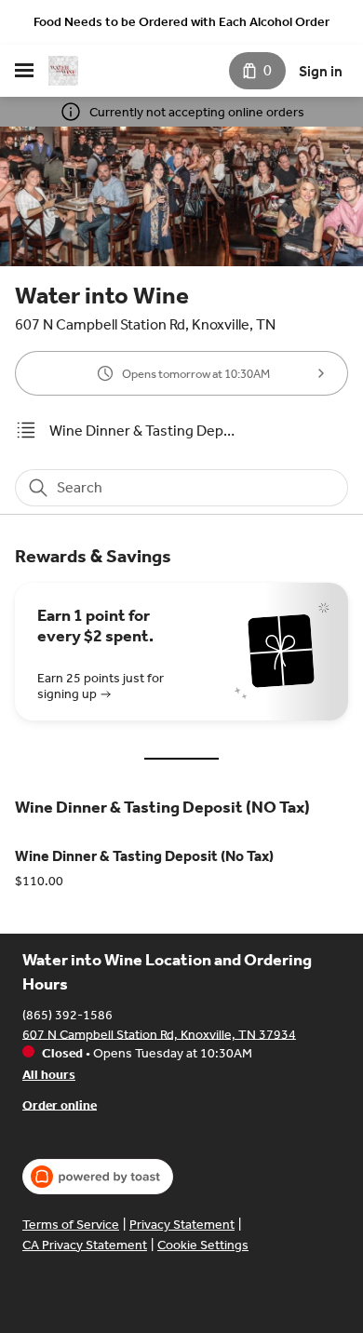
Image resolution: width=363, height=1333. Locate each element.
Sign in (321, 71)
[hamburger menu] (24, 70)
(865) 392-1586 (67, 1014)
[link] (142, 430)
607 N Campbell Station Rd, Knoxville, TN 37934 (159, 1034)
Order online (59, 1104)
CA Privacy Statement (84, 1245)
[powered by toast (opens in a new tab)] (98, 1176)
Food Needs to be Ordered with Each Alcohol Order (181, 22)
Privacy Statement (182, 1224)
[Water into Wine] (63, 71)
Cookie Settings (203, 1245)
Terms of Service (70, 1224)
